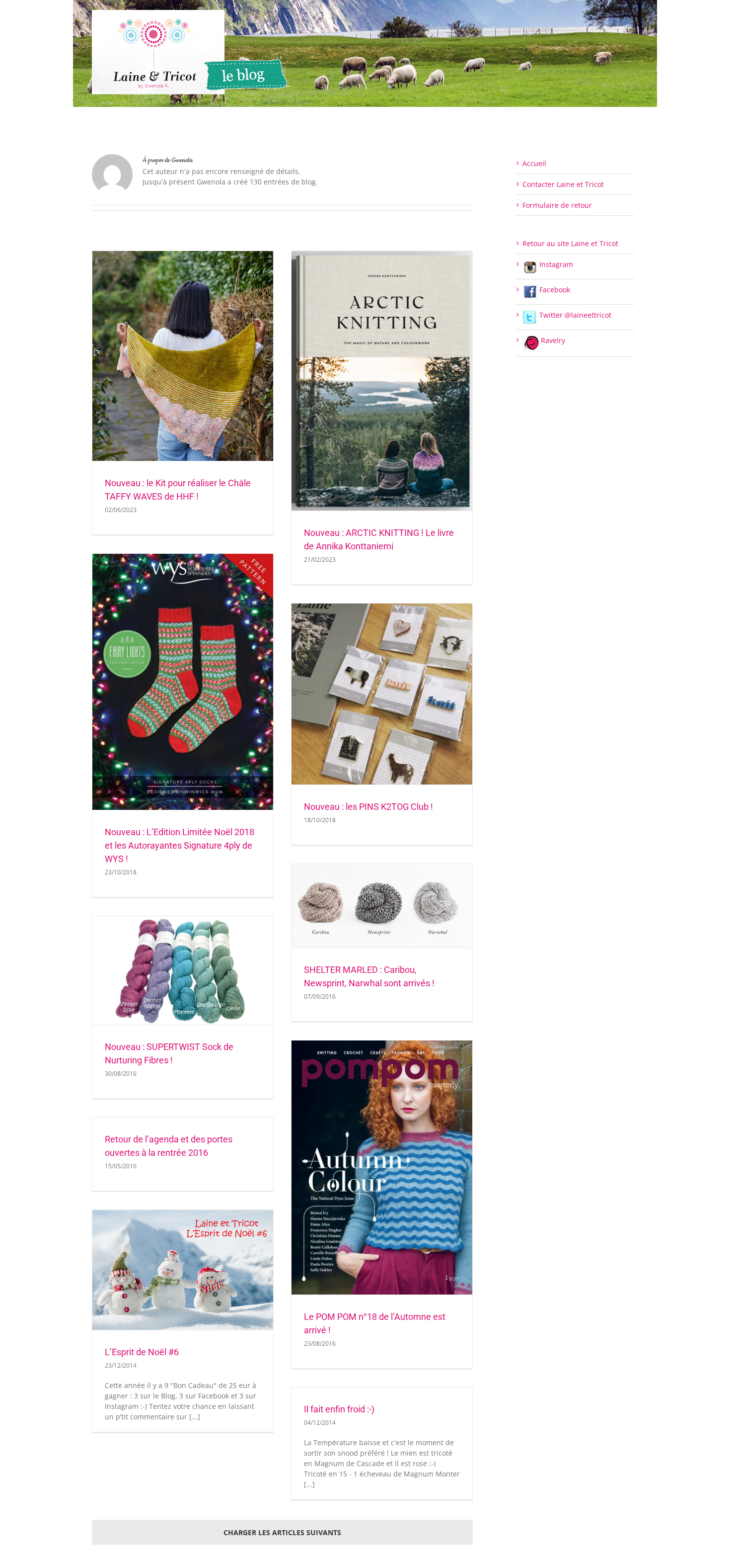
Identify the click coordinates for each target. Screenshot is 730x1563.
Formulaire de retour (557, 205)
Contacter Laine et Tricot (563, 184)
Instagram (555, 264)
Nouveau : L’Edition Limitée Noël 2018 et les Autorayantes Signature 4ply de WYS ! (179, 845)
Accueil (534, 163)
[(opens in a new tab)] (382, 906)
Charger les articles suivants (282, 1532)
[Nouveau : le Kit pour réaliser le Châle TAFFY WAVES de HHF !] (182, 356)
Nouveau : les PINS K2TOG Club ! (368, 806)
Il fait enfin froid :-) (339, 1409)
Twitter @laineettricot (574, 315)
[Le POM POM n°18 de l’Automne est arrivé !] (382, 1168)
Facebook (553, 289)
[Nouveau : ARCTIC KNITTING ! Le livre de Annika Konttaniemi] (382, 381)
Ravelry (552, 340)
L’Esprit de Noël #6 (142, 1352)
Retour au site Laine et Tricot (570, 243)
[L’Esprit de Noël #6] (182, 1270)
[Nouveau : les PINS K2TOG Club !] (382, 694)
